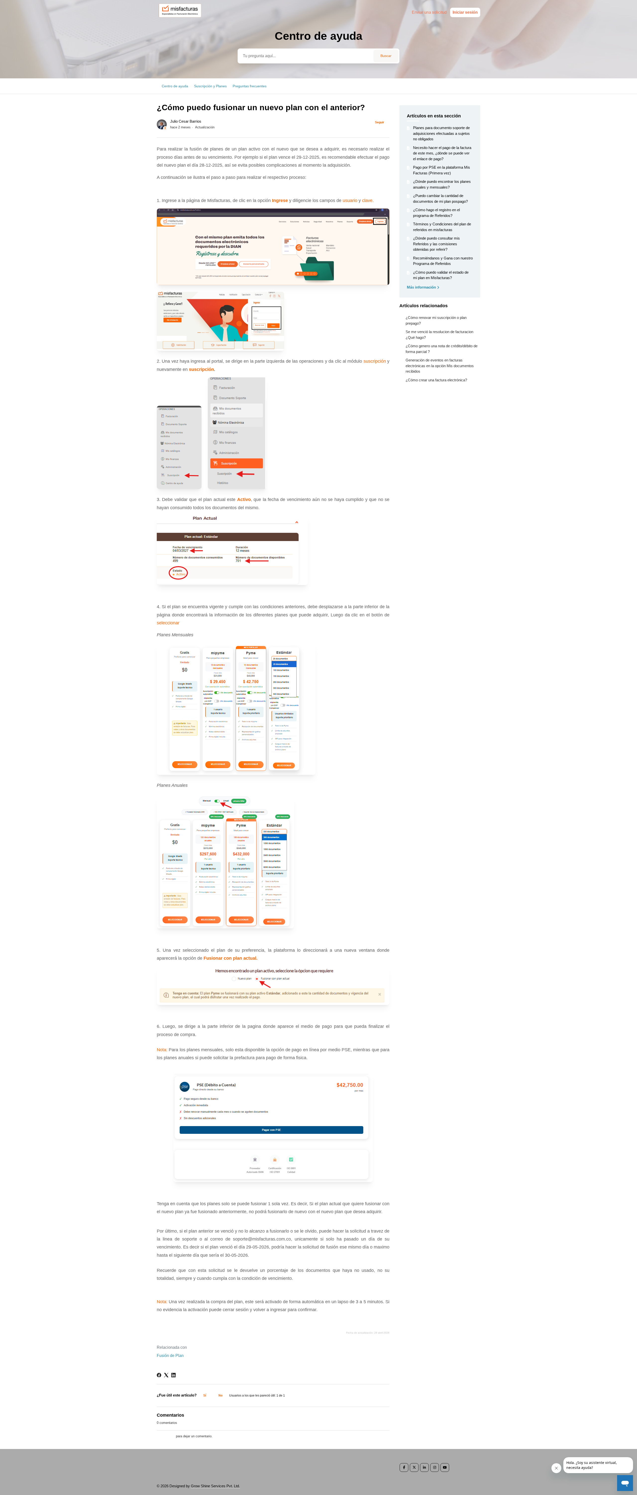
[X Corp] (166, 1375)
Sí (204, 1395)
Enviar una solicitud (429, 12)
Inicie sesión (166, 1436)
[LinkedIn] (173, 1375)
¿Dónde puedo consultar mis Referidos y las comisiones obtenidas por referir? (436, 243)
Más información (422, 287)
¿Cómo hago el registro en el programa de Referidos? (436, 213)
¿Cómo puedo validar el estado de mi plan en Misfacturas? (441, 275)
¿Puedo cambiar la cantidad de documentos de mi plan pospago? (440, 198)
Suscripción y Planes (210, 86)
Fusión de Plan (170, 1355)
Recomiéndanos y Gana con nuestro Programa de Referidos (443, 261)
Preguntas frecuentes (249, 86)
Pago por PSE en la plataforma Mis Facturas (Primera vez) (441, 170)
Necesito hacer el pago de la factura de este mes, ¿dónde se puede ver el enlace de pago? (442, 153)
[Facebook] (159, 1375)
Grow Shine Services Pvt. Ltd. (215, 1486)
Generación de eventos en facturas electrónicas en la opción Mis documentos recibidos (440, 365)
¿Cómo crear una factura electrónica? (436, 380)
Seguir (379, 122)
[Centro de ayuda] (182, 19)
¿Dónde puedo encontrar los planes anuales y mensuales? (442, 184)
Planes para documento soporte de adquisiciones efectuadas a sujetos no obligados (441, 133)
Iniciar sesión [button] (465, 12)
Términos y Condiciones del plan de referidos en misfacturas (442, 227)
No (220, 1395)
